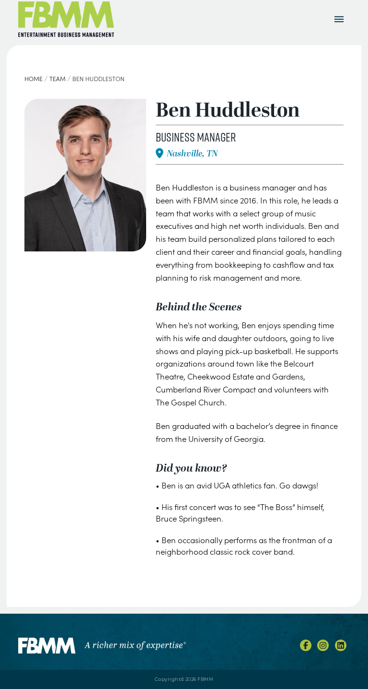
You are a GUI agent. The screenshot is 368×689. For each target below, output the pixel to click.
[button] (339, 19)
